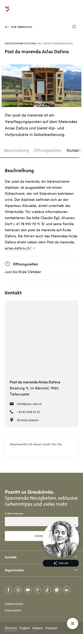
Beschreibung (16, 150)
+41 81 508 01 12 (28, 412)
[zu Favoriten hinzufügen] (74, 27)
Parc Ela (56, 444)
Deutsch (11, 628)
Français (51, 628)
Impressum (13, 610)
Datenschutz (14, 604)
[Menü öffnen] (72, 623)
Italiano (37, 628)
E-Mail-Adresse (14, 513)
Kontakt (73, 150)
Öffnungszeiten (48, 150)
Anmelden (41, 536)
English (25, 628)
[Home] (7, 11)
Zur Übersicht (21, 27)
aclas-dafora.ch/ (18, 248)
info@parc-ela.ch (29, 404)
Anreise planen (28, 420)
